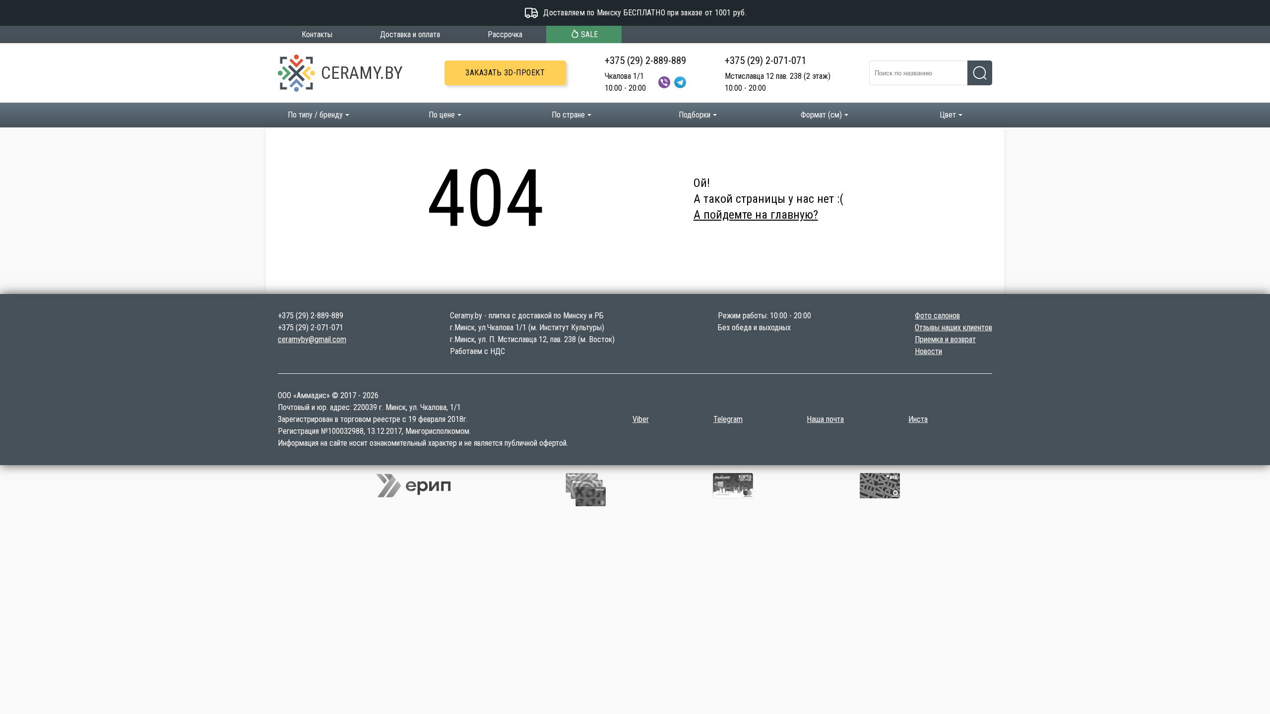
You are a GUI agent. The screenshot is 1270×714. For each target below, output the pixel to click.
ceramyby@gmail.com (312, 339)
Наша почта (825, 419)
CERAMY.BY (362, 72)
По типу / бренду (315, 114)
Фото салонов (937, 315)
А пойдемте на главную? (756, 215)
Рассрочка (505, 34)
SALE (589, 34)
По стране (568, 114)
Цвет (948, 114)
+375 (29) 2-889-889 (645, 60)
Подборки (694, 114)
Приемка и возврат (945, 339)
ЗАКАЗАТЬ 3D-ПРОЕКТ (505, 72)
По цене (442, 114)
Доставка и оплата (410, 34)
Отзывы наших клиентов (953, 327)
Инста (918, 419)
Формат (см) (821, 114)
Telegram (728, 419)
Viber (641, 419)
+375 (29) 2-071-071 (765, 60)
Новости (928, 351)
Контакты (317, 34)
